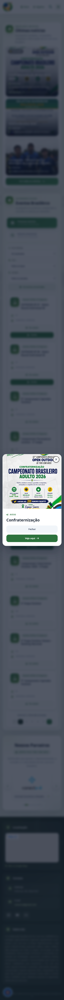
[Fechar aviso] (56, 459)
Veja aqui (30, 538)
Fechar (32, 529)
